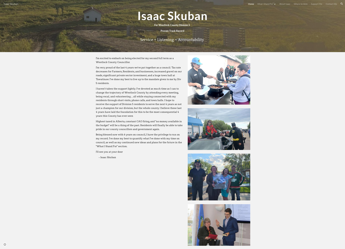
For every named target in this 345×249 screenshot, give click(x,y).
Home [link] (251, 4)
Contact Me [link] (331, 4)
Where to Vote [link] (301, 4)
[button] (342, 4)
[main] (172, 21)
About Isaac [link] (284, 4)
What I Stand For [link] (265, 4)
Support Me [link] (316, 4)
